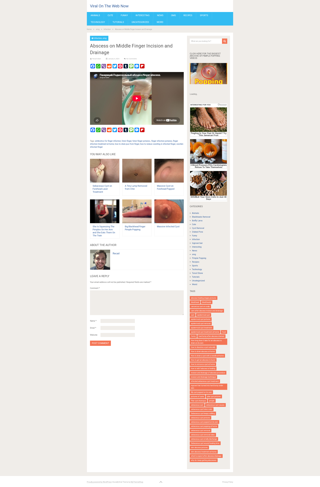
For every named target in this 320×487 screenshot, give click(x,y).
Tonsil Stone (197, 273)
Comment (95, 288)
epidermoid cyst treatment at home (205, 332)
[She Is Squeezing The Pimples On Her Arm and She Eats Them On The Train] (104, 211)
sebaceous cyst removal (200, 430)
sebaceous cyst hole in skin (201, 409)
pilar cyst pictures (214, 396)
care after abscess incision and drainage (207, 311)
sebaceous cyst (197, 405)
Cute (110, 15)
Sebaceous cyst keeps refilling (203, 413)
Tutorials (118, 22)
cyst (192, 315)
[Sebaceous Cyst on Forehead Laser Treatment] (104, 171)
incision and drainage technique (203, 377)
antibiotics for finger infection (108, 141)
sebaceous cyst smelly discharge (204, 439)
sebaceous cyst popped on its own (204, 422)
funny (193, 336)
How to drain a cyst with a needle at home (207, 356)
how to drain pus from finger (127, 144)
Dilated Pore (197, 232)
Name (93, 321)
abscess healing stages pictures (203, 298)
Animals (95, 15)
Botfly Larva (197, 220)
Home (89, 29)
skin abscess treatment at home (203, 452)
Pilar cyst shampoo (198, 401)
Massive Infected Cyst (168, 226)
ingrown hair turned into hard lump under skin (207, 386)
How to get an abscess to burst (203, 360)
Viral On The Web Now (109, 6)
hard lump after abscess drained (211, 336)
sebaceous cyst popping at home (204, 426)
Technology (98, 22)
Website (93, 335)
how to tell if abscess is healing (203, 368)
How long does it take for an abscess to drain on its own (206, 341)
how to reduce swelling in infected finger (158, 144)
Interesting (143, 15)
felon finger (127, 141)
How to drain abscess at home (203, 351)
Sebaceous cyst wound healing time (205, 443)
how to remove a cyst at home (203, 364)
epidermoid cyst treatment (201, 328)
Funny (124, 15)
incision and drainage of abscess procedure (208, 373)
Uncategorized (140, 22)
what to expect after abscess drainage (206, 456)
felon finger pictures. (141, 141)
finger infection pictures (161, 141)
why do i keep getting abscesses (203, 460)
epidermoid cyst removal (200, 323)
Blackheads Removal (201, 217)
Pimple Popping (199, 258)
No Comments (131, 59)
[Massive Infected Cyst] (169, 211)
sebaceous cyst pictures (200, 418)
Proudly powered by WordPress (99, 482)
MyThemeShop (137, 482)
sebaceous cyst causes (215, 405)
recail (116, 253)
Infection (107, 29)
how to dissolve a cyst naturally (203, 347)
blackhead (195, 302)
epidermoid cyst (203, 315)
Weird (160, 22)
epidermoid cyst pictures (200, 319)
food (224, 332)
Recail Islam (96, 59)
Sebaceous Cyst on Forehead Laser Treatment (102, 189)
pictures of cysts (197, 396)
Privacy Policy (227, 482)
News (160, 15)
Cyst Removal (198, 228)
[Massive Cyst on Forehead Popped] (169, 171)
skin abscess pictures (199, 447)
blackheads (206, 302)
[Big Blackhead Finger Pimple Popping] (137, 211)
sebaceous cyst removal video (203, 435)
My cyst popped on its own (201, 392)
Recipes (188, 15)
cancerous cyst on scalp (200, 306)
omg (173, 15)
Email (93, 328)
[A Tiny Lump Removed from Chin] (137, 171)
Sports (204, 15)
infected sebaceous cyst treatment (205, 381)
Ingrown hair (197, 243)
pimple (211, 401)
